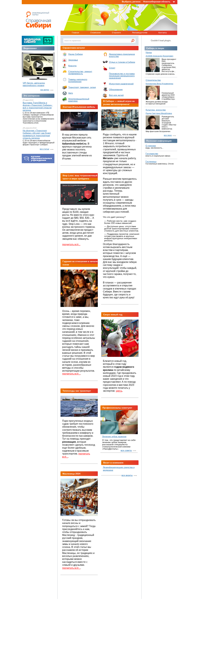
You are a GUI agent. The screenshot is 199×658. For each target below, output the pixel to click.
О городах (151, 145)
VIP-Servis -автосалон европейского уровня (34, 84)
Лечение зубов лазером (114, 436)
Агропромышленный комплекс (78, 100)
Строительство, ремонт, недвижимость (80, 72)
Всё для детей (116, 95)
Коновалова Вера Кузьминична (159, 84)
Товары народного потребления (77, 80)
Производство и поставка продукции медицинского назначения (122, 75)
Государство (152, 153)
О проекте (116, 33)
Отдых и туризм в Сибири (122, 62)
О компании (95, 33)
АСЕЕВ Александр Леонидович (159, 56)
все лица (168, 135)
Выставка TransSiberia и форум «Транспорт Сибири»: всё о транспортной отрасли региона (38, 106)
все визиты (127, 475)
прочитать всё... (71, 244)
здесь (119, 391)
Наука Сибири (75, 54)
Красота (72, 65)
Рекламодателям (139, 33)
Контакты (162, 33)
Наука (149, 52)
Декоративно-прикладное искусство (122, 55)
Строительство (153, 80)
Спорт (112, 68)
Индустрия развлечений (121, 83)
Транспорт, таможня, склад (82, 87)
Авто (70, 93)
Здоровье (73, 60)
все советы (126, 450)
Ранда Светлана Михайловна (159, 113)
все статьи (44, 149)
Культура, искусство (156, 110)
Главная (75, 33)
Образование (116, 89)
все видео (44, 90)
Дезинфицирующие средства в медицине (118, 468)
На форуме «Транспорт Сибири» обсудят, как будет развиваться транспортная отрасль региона (37, 134)
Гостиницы (151, 161)
